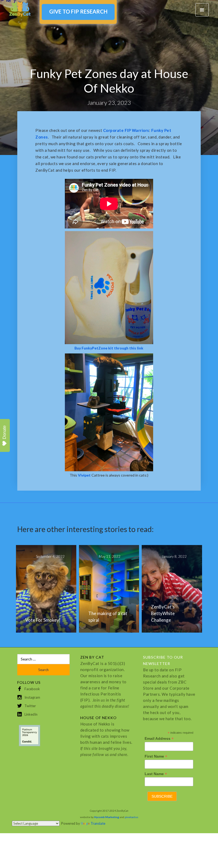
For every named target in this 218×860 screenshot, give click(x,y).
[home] (20, 9)
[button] (202, 9)
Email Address (159, 738)
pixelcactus (131, 817)
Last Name (156, 773)
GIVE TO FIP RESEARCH (78, 11)
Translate (98, 823)
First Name (156, 756)
